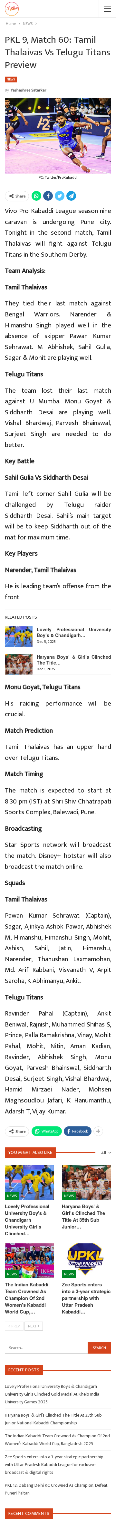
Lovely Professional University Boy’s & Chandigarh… (74, 632)
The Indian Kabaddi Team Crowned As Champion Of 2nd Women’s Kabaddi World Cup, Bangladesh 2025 (57, 1439)
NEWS (11, 79)
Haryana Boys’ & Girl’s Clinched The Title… (74, 660)
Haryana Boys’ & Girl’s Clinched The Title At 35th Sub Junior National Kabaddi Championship (53, 1419)
